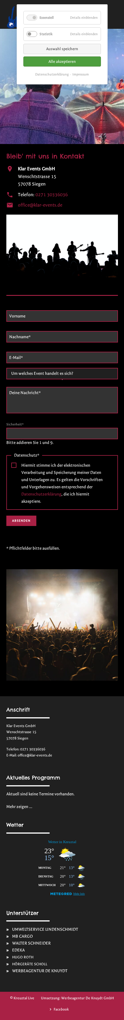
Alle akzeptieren (62, 61)
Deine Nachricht (25, 392)
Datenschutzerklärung (41, 494)
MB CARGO (22, 936)
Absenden (21, 521)
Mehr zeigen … (19, 806)
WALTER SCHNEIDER (31, 943)
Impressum (80, 74)
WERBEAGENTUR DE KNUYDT (39, 970)
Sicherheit (15, 424)
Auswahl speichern (62, 49)
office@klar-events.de (40, 205)
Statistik (46, 34)
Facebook (61, 1009)
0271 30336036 (51, 194)
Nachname (20, 336)
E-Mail (17, 357)
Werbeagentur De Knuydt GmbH (87, 998)
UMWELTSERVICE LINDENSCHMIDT (45, 929)
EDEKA (18, 950)
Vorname (17, 316)
